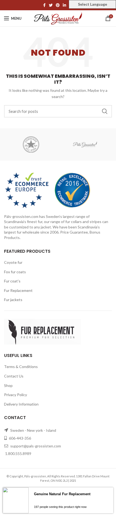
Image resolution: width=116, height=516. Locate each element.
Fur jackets (13, 299)
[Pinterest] (57, 5)
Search (104, 111)
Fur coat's (12, 281)
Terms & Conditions (21, 366)
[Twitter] (50, 5)
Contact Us (13, 376)
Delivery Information (21, 404)
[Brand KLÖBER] (85, 144)
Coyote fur (13, 262)
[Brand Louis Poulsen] (31, 144)
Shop (8, 385)
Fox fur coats (15, 271)
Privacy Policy (15, 394)
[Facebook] (44, 5)
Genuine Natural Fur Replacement (62, 494)
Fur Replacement (18, 290)
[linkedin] (64, 5)
